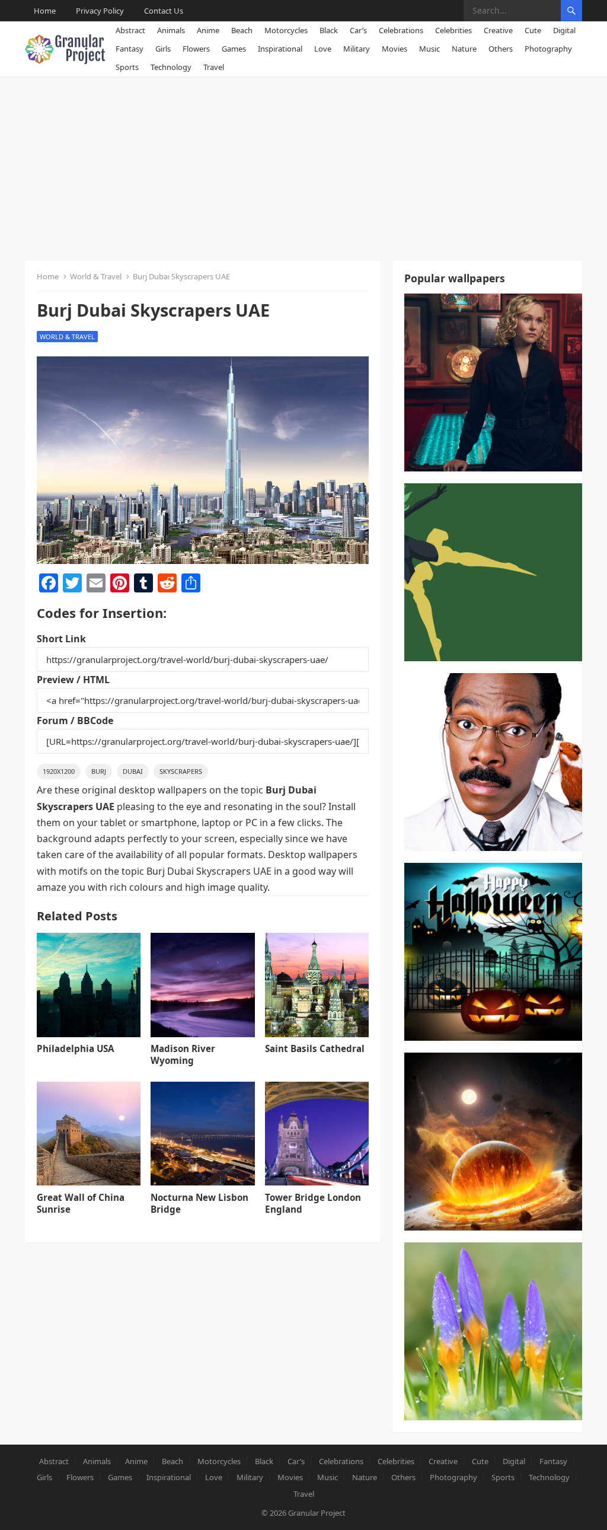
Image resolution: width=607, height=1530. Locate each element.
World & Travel (96, 276)
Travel (213, 67)
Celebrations (401, 30)
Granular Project (317, 1512)
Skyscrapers (180, 771)
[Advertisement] (303, 165)
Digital (564, 30)
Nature (464, 48)
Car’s (358, 30)
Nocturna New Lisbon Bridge (199, 1203)
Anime (208, 30)
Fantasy (129, 48)
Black (329, 30)
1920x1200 (59, 771)
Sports (127, 67)
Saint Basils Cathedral (315, 1048)
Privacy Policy (100, 10)
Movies (394, 48)
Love (322, 48)
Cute (533, 30)
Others (500, 48)
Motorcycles (286, 30)
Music (429, 48)
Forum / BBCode (75, 720)
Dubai (133, 771)
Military (356, 48)
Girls (163, 48)
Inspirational (280, 48)
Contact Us (163, 10)
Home (45, 10)
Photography (548, 48)
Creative (498, 30)
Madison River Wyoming (183, 1054)
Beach (242, 30)
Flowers (196, 48)
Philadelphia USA (75, 1048)
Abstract (130, 30)
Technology (171, 67)
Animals (171, 30)
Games (234, 48)
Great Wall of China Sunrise (80, 1203)
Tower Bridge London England (313, 1203)
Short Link (61, 638)
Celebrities (453, 30)
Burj (98, 771)
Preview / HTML (73, 679)
